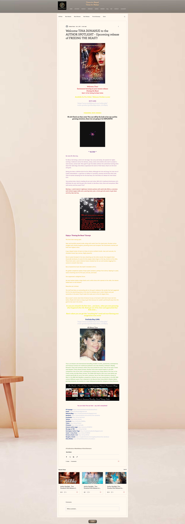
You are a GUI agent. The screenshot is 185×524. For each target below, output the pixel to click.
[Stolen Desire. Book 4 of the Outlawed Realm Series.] (92, 478)
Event (104, 16)
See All (125, 469)
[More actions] (118, 26)
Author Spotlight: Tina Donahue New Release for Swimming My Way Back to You (115, 487)
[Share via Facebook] (66, 457)
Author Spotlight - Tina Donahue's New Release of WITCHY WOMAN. (67, 487)
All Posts (60, 16)
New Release (86, 16)
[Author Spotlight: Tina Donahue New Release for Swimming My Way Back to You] (116, 478)
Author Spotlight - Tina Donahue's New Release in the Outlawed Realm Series (92, 487)
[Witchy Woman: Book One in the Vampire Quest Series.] (69, 478)
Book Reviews (77, 16)
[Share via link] (77, 457)
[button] (124, 16)
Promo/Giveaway (96, 16)
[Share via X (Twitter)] (70, 457)
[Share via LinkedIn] (73, 457)
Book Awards (68, 16)
